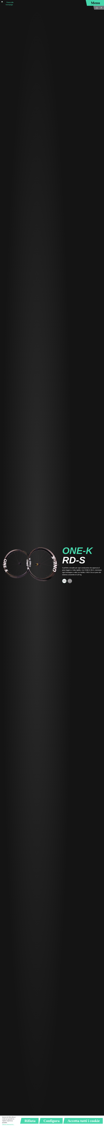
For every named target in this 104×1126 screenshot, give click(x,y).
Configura (51, 1121)
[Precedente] (3, 564)
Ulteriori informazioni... (8, 1124)
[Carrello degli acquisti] (96, 8)
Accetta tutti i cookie (84, 1121)
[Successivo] (58, 564)
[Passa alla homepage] (9, 3)
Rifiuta (30, 1121)
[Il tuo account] (101, 8)
